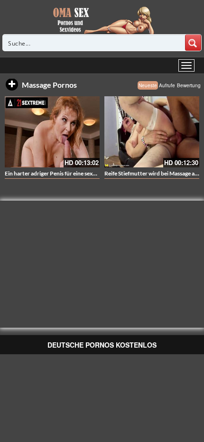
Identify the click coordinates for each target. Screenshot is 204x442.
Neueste (148, 85)
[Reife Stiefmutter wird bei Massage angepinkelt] (151, 131)
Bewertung (189, 85)
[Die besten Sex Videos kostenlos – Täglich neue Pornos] (102, 20)
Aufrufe (167, 85)
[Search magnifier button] (193, 43)
